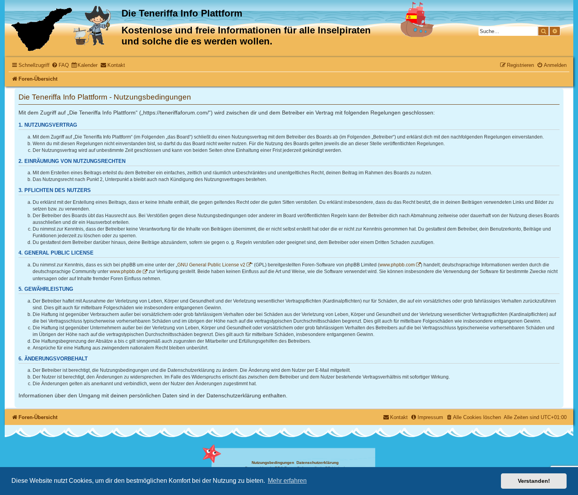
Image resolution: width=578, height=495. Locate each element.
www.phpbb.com (397, 265)
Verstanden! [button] (534, 481)
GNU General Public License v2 (211, 265)
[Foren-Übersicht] (64, 28)
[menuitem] (60, 65)
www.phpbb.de (126, 271)
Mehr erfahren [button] (287, 480)
